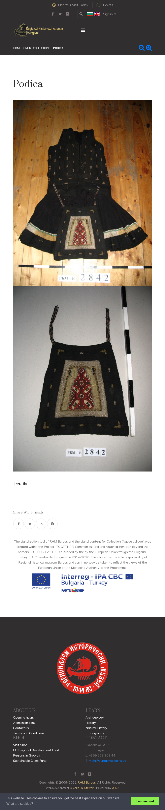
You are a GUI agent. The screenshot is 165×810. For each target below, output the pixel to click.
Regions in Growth (26, 755)
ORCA (115, 787)
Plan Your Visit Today (73, 5)
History (91, 723)
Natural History (96, 728)
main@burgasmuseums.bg (107, 761)
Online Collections (37, 48)
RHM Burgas (86, 782)
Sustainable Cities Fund (29, 761)
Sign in (108, 14)
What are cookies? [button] (19, 803)
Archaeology (95, 717)
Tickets (107, 5)
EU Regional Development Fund (36, 750)
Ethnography (95, 733)
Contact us (21, 728)
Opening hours (23, 717)
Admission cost (24, 723)
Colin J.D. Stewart (83, 787)
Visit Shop (20, 745)
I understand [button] (145, 801)
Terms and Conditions (28, 733)
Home (17, 48)
